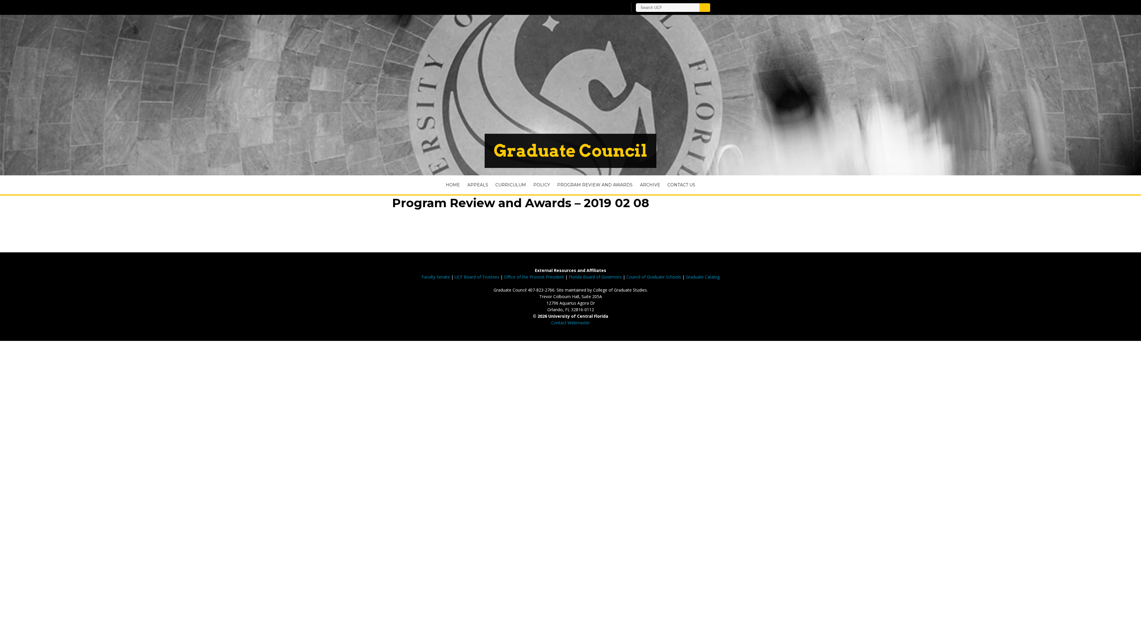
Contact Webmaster (570, 322)
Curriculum (510, 185)
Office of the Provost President (534, 277)
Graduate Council (570, 151)
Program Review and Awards (595, 185)
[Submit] (704, 7)
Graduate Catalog (703, 277)
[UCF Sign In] (608, 8)
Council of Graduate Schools (653, 277)
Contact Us (681, 185)
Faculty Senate (436, 277)
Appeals (477, 185)
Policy (541, 185)
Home (453, 185)
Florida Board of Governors (595, 277)
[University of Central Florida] (475, 7)
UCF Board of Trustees (477, 277)
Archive (650, 185)
